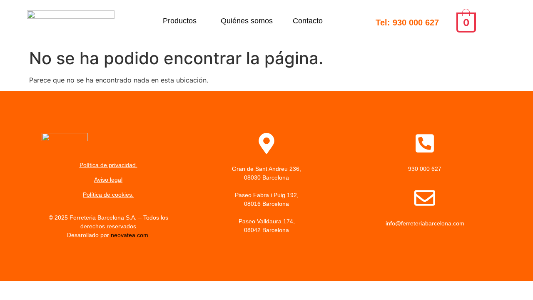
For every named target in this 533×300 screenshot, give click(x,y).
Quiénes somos (247, 21)
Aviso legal (108, 179)
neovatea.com (130, 235)
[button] (182, 21)
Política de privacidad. (108, 165)
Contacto (308, 21)
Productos (180, 21)
